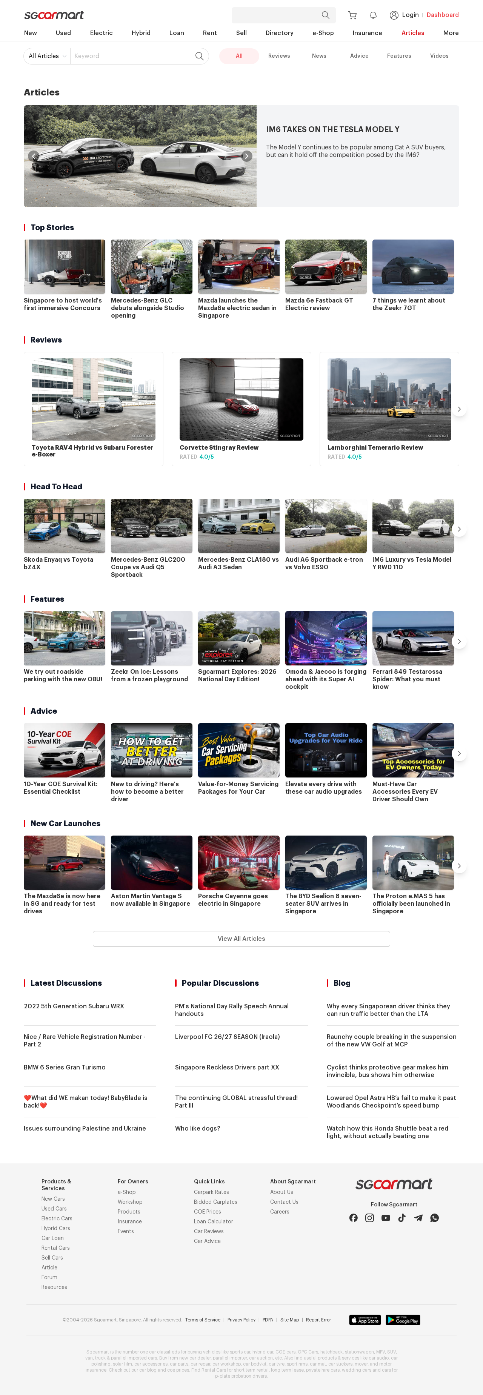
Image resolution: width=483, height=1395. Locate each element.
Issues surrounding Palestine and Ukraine (85, 1129)
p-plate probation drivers (241, 1376)
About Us (281, 1192)
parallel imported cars (134, 1358)
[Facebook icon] (353, 1218)
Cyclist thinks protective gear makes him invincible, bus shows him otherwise (387, 1071)
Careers (279, 1212)
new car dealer (195, 1358)
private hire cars (323, 1370)
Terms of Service (202, 1320)
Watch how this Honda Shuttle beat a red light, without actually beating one (387, 1132)
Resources (54, 1287)
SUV (391, 1352)
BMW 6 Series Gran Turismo (65, 1068)
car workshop (226, 1364)
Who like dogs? (197, 1129)
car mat (318, 1364)
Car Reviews (209, 1231)
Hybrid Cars (56, 1228)
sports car (240, 1352)
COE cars (285, 1352)
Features (399, 56)
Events (126, 1231)
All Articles (44, 56)
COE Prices (207, 1212)
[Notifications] (373, 15)
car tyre (277, 1364)
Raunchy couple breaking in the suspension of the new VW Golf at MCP (392, 1041)
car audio (379, 1358)
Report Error (318, 1320)
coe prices (178, 1370)
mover (361, 1364)
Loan (176, 33)
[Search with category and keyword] (325, 15)
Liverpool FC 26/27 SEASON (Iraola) (227, 1037)
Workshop (130, 1202)
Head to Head (56, 486)
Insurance (367, 33)
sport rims (297, 1364)
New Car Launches (65, 823)
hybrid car (262, 1352)
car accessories (151, 1364)
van (89, 1358)
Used (63, 33)
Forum (49, 1277)
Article (49, 1268)
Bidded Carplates (215, 1202)
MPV (380, 1352)
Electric (101, 33)
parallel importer (230, 1358)
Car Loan (53, 1238)
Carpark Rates (211, 1192)
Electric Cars (57, 1218)
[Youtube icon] (385, 1218)
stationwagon (359, 1352)
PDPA (268, 1320)
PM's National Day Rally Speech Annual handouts (232, 1010)
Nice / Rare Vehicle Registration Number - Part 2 (85, 1041)
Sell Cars (52, 1258)
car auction (261, 1358)
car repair (200, 1364)
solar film (122, 1364)
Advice (359, 56)
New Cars (53, 1199)
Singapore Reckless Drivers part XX (227, 1068)
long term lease (287, 1370)
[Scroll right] (459, 408)
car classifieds (164, 1352)
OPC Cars (308, 1352)
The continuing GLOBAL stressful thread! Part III (236, 1102)
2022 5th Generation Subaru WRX (74, 1006)
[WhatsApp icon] (434, 1218)
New (30, 33)
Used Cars (54, 1209)
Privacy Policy (241, 1320)
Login (410, 15)
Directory (280, 33)
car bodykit (254, 1364)
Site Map (289, 1320)
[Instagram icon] (369, 1218)
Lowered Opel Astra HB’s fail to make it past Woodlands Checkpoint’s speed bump (391, 1102)
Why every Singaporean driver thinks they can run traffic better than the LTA (388, 1010)
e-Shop (323, 33)
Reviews (279, 56)
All (239, 56)
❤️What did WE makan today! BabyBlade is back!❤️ (86, 1102)
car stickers (340, 1364)
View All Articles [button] (241, 939)
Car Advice (207, 1241)
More (451, 33)
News (319, 56)
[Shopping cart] (352, 15)
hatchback (331, 1352)
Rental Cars (56, 1248)
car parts (179, 1364)
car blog (148, 1370)
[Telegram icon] (418, 1218)
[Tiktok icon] (402, 1218)
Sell (241, 33)
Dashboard (443, 15)
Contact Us (284, 1202)
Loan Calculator (213, 1221)
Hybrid (141, 33)
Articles (413, 33)
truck (100, 1358)
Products (129, 1212)
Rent (210, 33)
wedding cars (356, 1370)
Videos (439, 56)
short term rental (251, 1370)
